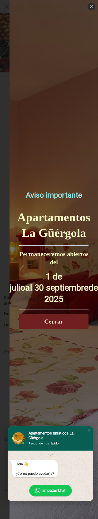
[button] (89, 430)
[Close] (91, 6)
